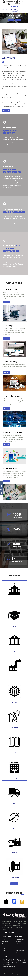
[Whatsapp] (1, 483)
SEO (17, 952)
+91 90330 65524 (22, 1)
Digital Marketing (10, 362)
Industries (4, 943)
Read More (6, 302)
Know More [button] (10, 20)
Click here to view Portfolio (8, 932)
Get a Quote (14, 6)
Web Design (8, 326)
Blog (3, 948)
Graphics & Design (10, 468)
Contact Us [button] (18, 20)
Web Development (11, 289)
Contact (4, 950)
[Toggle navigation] (25, 10)
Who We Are (5, 941)
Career (3, 946)
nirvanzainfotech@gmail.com (10, 1)
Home (3, 939)
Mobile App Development (13, 432)
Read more (6, 110)
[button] (2, 18)
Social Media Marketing (12, 396)
